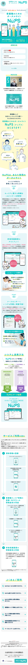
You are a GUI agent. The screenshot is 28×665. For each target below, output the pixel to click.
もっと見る (14, 68)
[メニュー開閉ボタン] (3, 3)
